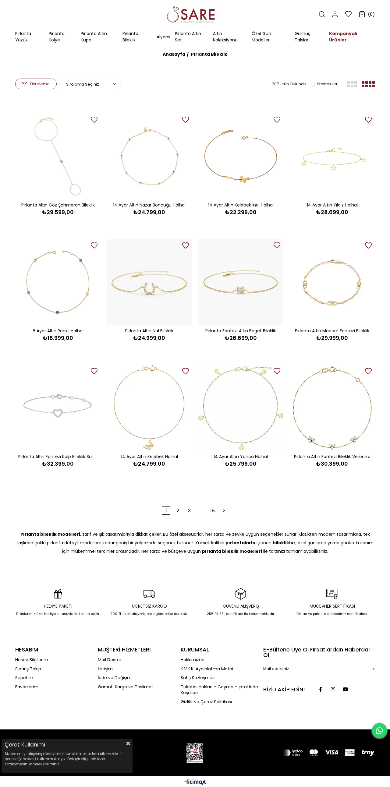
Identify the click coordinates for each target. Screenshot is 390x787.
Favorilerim (26, 687)
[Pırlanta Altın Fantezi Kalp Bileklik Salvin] (58, 407)
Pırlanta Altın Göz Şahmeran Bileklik (58, 205)
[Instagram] (333, 689)
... (201, 510)
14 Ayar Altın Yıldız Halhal (332, 205)
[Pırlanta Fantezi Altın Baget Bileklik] (240, 282)
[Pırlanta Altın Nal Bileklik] (149, 282)
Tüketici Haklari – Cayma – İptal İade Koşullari (219, 690)
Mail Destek (110, 660)
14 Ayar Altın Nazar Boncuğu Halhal (149, 205)
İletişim (105, 669)
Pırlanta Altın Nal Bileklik (149, 331)
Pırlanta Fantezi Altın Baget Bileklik (240, 331)
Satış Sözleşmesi (198, 678)
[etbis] (194, 753)
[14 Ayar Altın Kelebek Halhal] (149, 407)
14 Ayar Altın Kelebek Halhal (149, 456)
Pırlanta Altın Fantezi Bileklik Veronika (332, 456)
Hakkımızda (192, 660)
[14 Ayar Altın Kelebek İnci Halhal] (240, 156)
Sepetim (24, 678)
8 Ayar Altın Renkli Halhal (58, 331)
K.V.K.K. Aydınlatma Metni (207, 669)
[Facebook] (320, 689)
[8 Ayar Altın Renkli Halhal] (58, 282)
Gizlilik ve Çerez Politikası (206, 702)
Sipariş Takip (28, 669)
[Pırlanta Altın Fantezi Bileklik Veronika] (332, 407)
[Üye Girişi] (335, 14)
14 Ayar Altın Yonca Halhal (241, 456)
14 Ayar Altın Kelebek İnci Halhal (241, 205)
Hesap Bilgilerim (31, 660)
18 (212, 510)
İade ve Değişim (115, 678)
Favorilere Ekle (94, 120)
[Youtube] (345, 689)
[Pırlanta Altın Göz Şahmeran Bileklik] (58, 156)
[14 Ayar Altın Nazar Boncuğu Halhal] (149, 156)
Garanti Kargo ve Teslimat (125, 687)
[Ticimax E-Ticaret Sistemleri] (195, 782)
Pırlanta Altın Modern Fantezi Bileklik (332, 331)
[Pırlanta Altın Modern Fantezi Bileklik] (332, 282)
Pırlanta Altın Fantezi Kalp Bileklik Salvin (58, 456)
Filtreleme (40, 84)
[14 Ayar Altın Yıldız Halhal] (332, 156)
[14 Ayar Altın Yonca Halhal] (240, 407)
